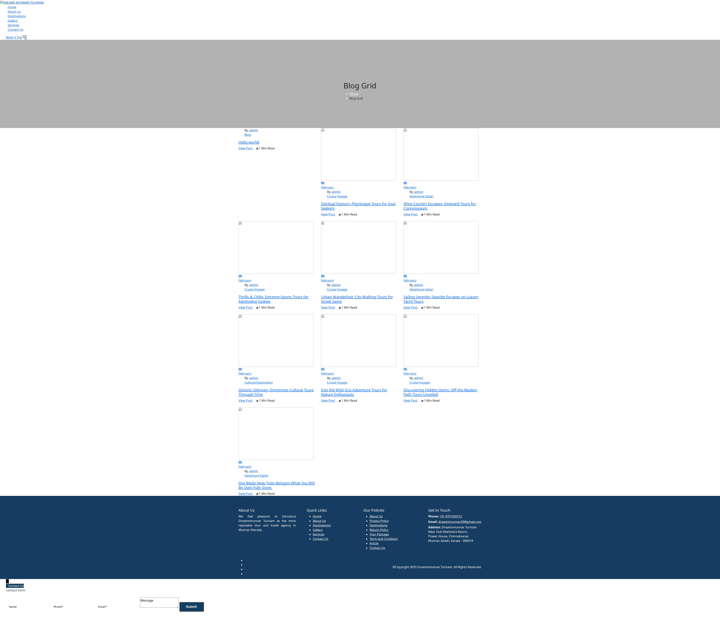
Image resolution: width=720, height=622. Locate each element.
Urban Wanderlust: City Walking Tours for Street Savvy (357, 299)
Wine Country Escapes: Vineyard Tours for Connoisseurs (440, 206)
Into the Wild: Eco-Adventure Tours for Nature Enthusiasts (354, 392)
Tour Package (379, 534)
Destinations (322, 525)
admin (253, 130)
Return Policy (379, 530)
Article (374, 543)
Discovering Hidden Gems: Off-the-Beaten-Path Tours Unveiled (441, 392)
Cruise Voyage (337, 196)
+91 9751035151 (451, 516)
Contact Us (15, 30)
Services (318, 534)
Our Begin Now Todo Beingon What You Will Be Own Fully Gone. (276, 485)
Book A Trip (14, 37)
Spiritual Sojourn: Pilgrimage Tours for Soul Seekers (358, 206)
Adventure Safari (421, 196)
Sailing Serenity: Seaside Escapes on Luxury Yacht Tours (441, 299)
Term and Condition (384, 539)
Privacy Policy (379, 521)
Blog (247, 135)
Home (354, 94)
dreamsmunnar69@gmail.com (460, 522)
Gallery (318, 530)
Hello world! (248, 142)
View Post (245, 148)
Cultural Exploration (258, 382)
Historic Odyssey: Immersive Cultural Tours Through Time (276, 392)
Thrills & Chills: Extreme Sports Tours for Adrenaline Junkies (273, 299)
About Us (319, 521)
